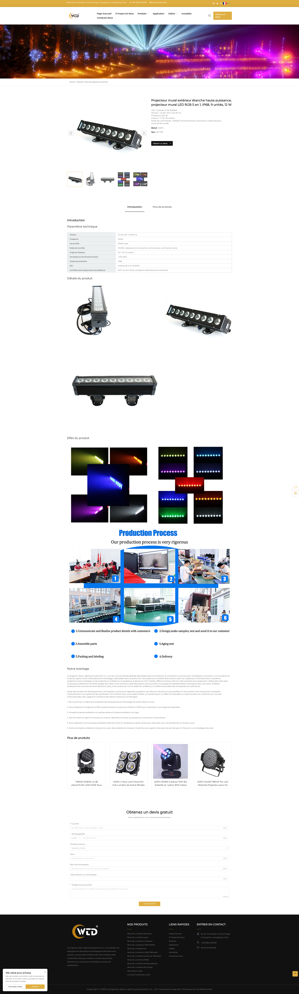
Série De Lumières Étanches (139, 934)
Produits (142, 13)
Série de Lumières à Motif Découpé (142, 952)
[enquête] (295, 487)
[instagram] (214, 3)
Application (158, 13)
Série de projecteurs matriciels (96, 82)
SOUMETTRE (150, 904)
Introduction (134, 206)
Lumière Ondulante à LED (138, 975)
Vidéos (171, 13)
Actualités (187, 13)
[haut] (295, 973)
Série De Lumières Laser (137, 937)
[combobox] (76, 838)
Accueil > (72, 82)
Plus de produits (162, 206)
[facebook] (221, 3)
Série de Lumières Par (136, 948)
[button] (71, 133)
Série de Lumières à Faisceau (140, 941)
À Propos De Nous (124, 13)
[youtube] (217, 3)
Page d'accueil (104, 13)
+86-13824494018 (139, 2)
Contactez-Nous (105, 18)
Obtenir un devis (220, 15)
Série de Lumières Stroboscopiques (142, 963)
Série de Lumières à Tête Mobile (141, 945)
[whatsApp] (295, 493)
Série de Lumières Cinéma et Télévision (144, 956)
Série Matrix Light (134, 971)
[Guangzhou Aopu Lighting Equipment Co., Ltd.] (79, 15)
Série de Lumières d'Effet (138, 960)
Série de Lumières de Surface (140, 967)
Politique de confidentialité (197, 989)
